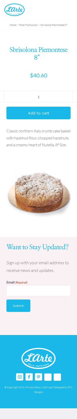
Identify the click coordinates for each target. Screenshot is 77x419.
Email (16, 282)
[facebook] (29, 377)
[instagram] (19, 377)
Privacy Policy (33, 387)
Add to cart (38, 113)
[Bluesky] (57, 377)
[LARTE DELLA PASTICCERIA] (14, 5)
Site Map (47, 387)
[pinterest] (38, 377)
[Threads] (48, 377)
